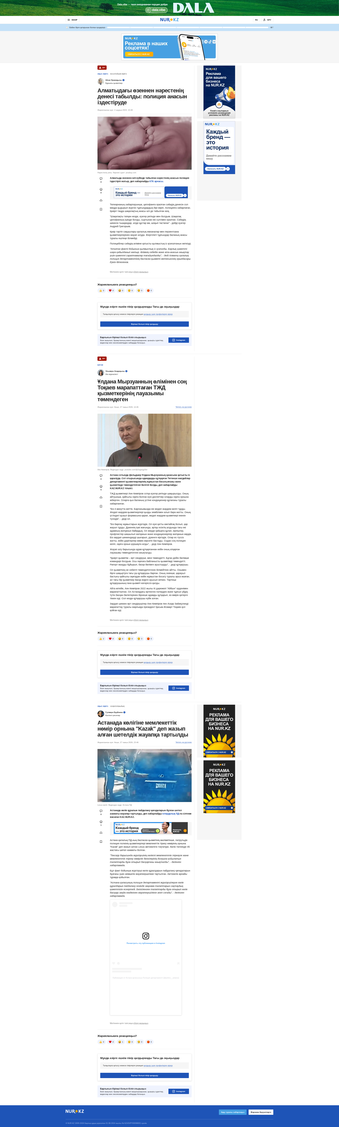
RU (256, 20)
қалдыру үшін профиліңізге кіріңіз (158, 314)
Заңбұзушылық (117, 706)
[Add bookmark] (101, 209)
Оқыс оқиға (102, 74)
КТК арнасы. (157, 181)
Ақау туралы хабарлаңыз (232, 1112)
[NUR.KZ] (169, 20)
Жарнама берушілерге (261, 1112)
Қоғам (100, 365)
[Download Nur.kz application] (169, 8)
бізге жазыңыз (141, 272)
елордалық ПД (170, 813)
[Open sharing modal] (101, 200)
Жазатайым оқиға (118, 74)
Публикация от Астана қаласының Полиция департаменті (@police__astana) (146, 978)
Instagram (180, 340)
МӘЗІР (74, 20)
